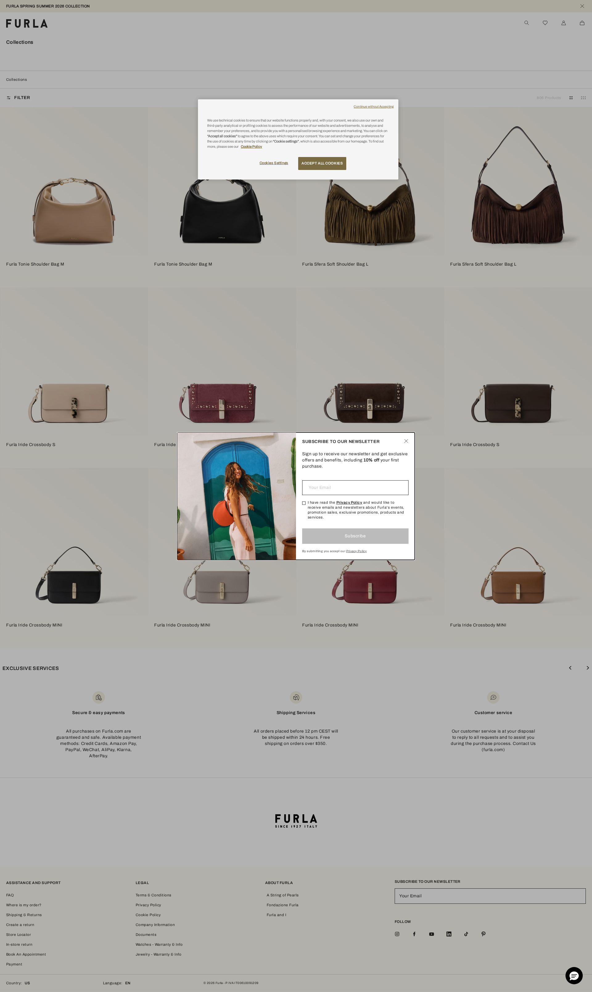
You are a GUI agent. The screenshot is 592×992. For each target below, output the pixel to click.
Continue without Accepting (374, 106)
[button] (574, 975)
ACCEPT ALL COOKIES (322, 163)
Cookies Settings (274, 163)
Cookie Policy (251, 146)
